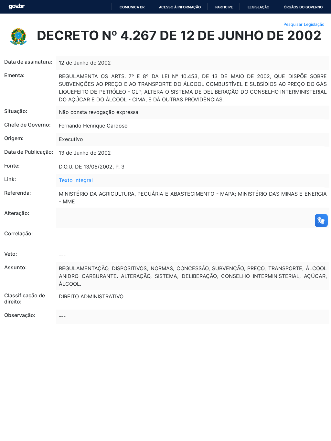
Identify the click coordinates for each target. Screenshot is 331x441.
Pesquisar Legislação (304, 24)
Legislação (258, 7)
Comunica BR (132, 7)
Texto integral (76, 180)
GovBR (16, 7)
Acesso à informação (180, 7)
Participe (224, 7)
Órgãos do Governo (303, 7)
